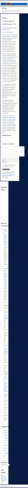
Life (4, 443)
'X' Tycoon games (10, 119)
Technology (6, 453)
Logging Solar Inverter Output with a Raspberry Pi (6, 388)
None (8, 29)
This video (9, 127)
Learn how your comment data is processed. (8, 175)
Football (5, 430)
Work (5, 455)
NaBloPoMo (10, 32)
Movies (5, 445)
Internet (6, 438)
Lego (5, 440)
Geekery (6, 435)
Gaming (5, 432)
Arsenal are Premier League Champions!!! (6, 315)
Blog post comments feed (4, 480)
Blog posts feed (3, 476)
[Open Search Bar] (3, 4)
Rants (5, 450)
